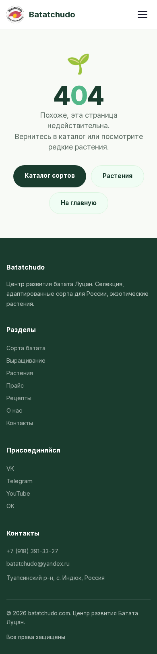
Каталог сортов (50, 175)
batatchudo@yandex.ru (38, 563)
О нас (14, 410)
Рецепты (18, 397)
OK (10, 505)
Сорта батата (25, 348)
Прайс (15, 385)
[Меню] (142, 14)
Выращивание (25, 360)
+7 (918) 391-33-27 (32, 551)
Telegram (19, 481)
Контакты (19, 422)
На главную (79, 203)
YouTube (18, 493)
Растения (117, 176)
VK (10, 468)
